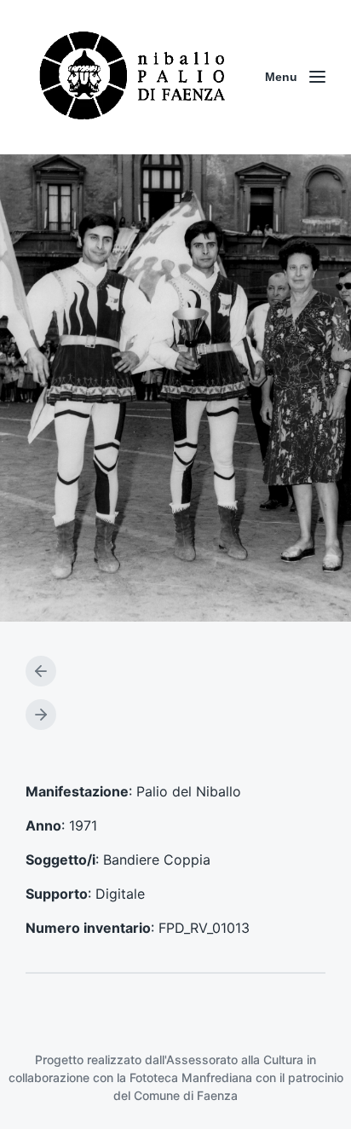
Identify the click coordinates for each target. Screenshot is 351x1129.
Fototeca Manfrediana (190, 1077)
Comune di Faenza (186, 1095)
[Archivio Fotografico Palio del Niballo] (133, 77)
